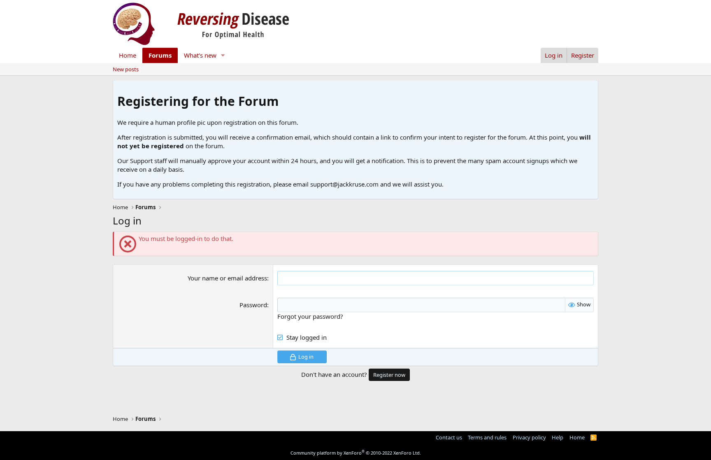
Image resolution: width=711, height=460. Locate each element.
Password (253, 305)
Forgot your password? (310, 316)
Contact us (449, 437)
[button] (223, 55)
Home (127, 55)
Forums (160, 55)
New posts (126, 69)
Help (557, 437)
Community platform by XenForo (355, 453)
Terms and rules (487, 437)
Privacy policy (529, 437)
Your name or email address (227, 278)
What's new (200, 55)
